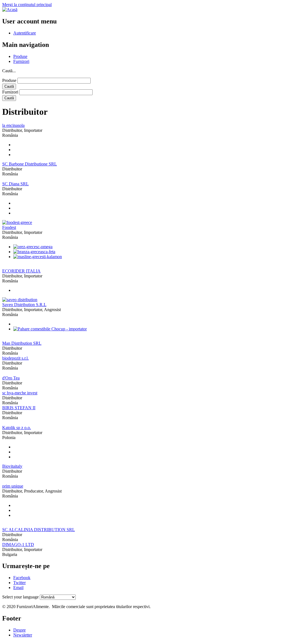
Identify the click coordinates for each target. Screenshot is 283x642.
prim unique (12, 486)
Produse (20, 56)
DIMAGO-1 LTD (18, 544)
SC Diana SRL (15, 183)
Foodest (9, 227)
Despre (19, 630)
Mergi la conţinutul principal (27, 4)
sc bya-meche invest (19, 392)
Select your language (20, 597)
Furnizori (21, 61)
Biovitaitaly (12, 466)
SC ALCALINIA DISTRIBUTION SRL (38, 529)
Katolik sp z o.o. (16, 427)
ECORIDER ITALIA (21, 271)
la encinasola (13, 125)
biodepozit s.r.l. (15, 358)
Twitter (19, 582)
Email (18, 587)
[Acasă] (9, 9)
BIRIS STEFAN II (18, 407)
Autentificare (24, 33)
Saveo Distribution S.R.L (24, 304)
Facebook (21, 577)
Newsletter (22, 635)
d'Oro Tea (11, 378)
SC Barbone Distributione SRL (29, 164)
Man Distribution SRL (21, 343)
